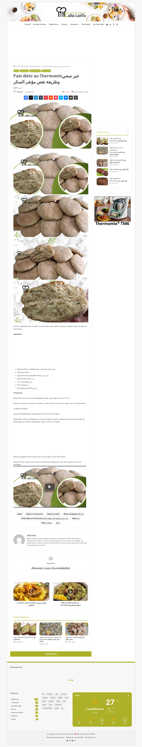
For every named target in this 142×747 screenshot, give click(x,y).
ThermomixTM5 (47, 708)
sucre (50, 704)
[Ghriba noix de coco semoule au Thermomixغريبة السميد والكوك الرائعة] (50, 629)
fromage (53, 697)
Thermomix (85, 24)
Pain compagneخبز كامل (74, 514)
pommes (51, 701)
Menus (64, 24)
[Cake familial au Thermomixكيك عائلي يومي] (102, 181)
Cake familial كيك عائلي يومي (119, 169)
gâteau (60, 697)
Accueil (27, 24)
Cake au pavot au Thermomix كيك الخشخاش (24, 638)
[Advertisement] (71, 44)
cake (56, 694)
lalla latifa (20, 92)
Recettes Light (98, 24)
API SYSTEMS (90, 734)
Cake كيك (63, 694)
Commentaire (51, 654)
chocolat (45, 697)
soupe (44, 704)
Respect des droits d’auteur (56, 737)
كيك (62, 708)
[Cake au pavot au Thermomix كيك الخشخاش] (24, 629)
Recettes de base (39, 24)
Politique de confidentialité (74, 737)
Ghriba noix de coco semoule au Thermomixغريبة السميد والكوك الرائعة (50, 639)
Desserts (74, 24)
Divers (13, 719)
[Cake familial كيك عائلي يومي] (102, 172)
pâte (64, 701)
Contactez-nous (90, 737)
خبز (58, 523)
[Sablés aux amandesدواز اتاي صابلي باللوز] (76, 629)
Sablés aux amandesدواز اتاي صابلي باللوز (75, 638)
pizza (44, 701)
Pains (31, 66)
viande (56, 708)
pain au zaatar (53, 514)
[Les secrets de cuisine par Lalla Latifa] (71, 12)
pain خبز (76, 518)
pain (20, 514)
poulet (58, 701)
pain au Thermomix (35, 514)
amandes (49, 694)
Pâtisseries (53, 24)
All (43, 694)
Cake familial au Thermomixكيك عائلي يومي (118, 180)
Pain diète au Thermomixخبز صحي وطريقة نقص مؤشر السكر (45, 518)
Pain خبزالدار (47, 523)
